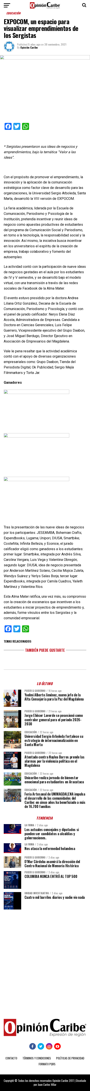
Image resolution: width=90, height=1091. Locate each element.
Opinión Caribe (29, 47)
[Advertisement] (45, 961)
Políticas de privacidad (70, 1058)
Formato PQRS (47, 1064)
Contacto (11, 1058)
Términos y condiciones (36, 1058)
